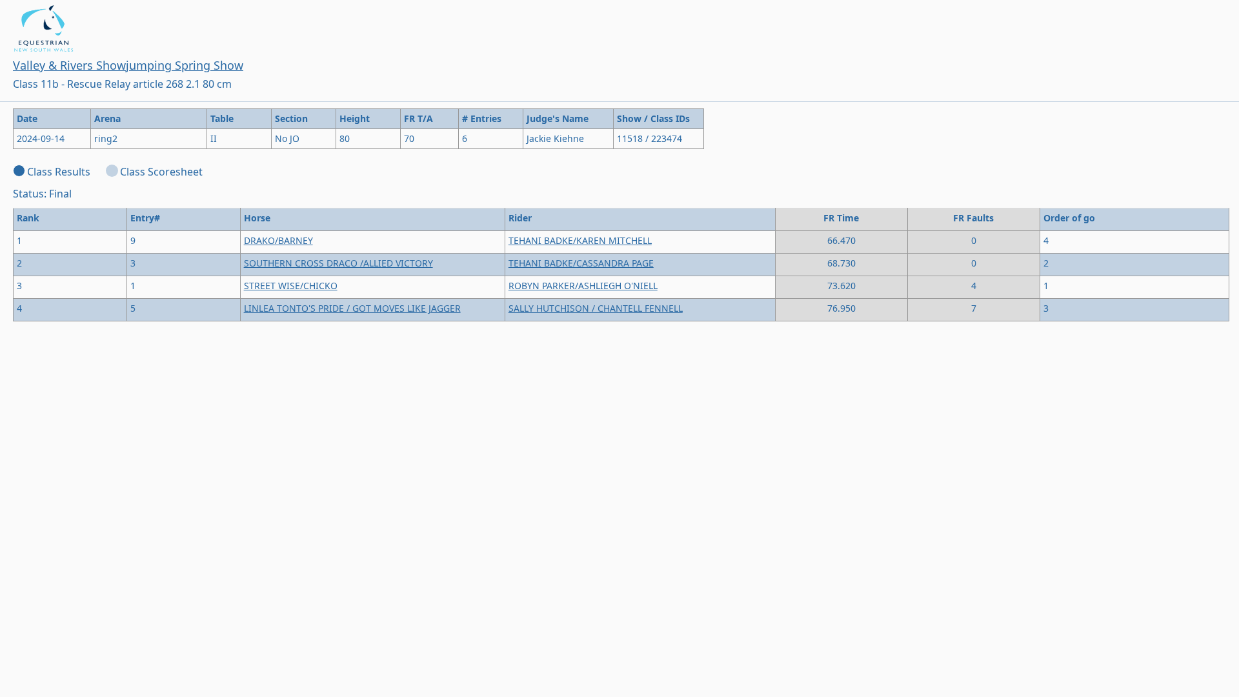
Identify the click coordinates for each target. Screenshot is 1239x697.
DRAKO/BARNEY (278, 240)
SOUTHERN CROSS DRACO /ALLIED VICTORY (338, 263)
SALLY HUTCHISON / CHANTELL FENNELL (596, 308)
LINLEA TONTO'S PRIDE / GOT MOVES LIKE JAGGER (352, 308)
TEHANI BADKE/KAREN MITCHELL (580, 240)
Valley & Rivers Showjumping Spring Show (128, 65)
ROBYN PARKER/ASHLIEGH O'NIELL (583, 285)
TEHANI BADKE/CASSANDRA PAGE (581, 263)
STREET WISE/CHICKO (290, 285)
